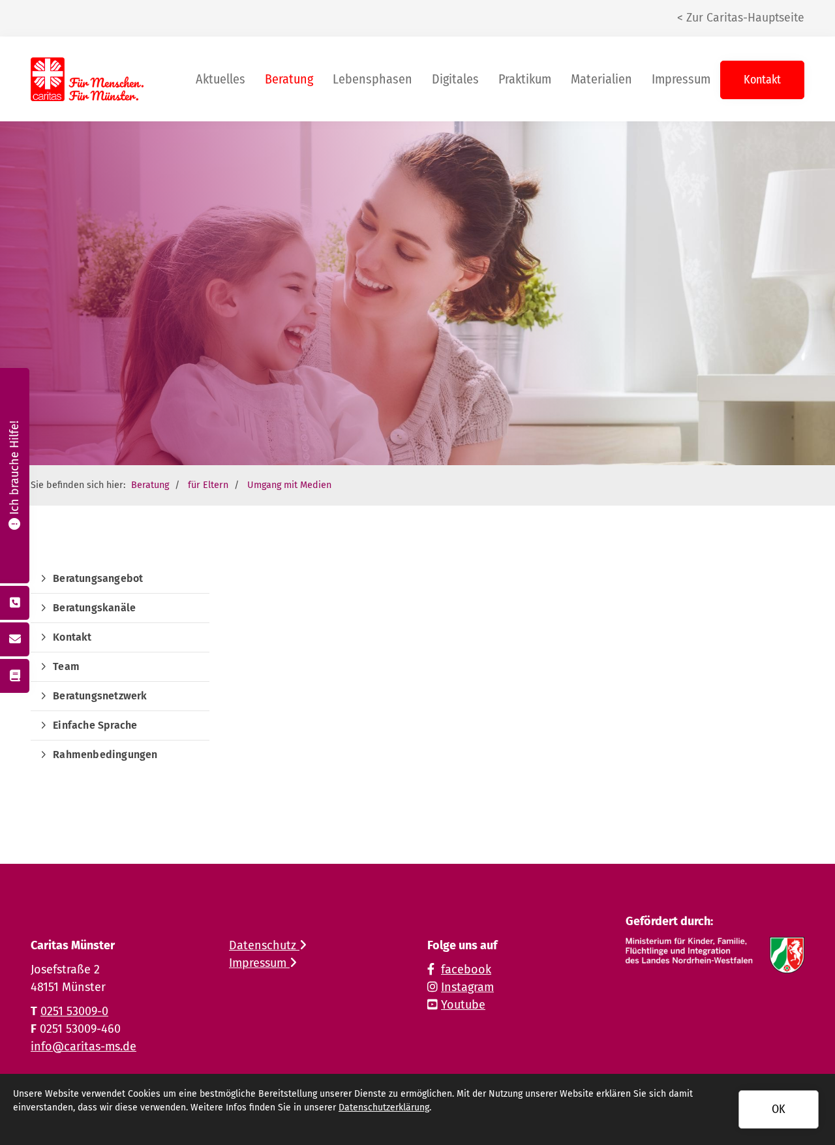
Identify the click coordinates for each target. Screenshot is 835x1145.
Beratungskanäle (94, 608)
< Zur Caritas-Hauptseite (740, 18)
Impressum (681, 79)
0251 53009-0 (74, 1011)
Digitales (455, 79)
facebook (466, 969)
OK (778, 1109)
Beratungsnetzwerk (100, 696)
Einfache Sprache (95, 725)
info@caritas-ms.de (83, 1046)
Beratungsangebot (98, 578)
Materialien (601, 79)
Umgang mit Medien (289, 485)
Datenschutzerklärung (384, 1107)
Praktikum (524, 79)
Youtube (463, 1005)
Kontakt (762, 79)
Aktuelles (220, 79)
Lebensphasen (372, 79)
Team (66, 666)
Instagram (467, 987)
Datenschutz (264, 945)
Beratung (289, 79)
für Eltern (208, 485)
